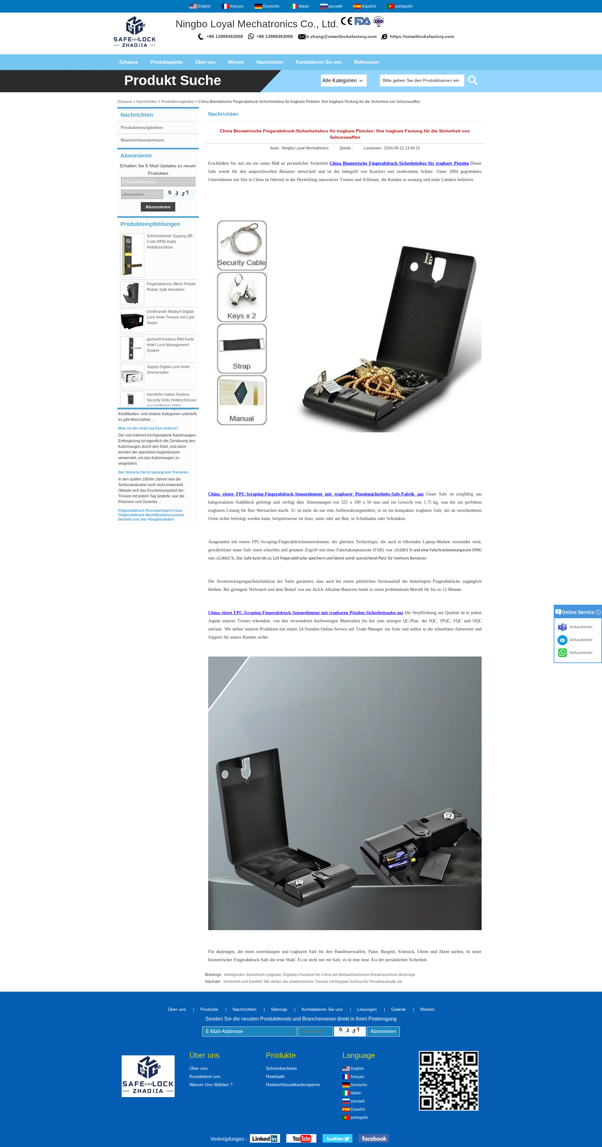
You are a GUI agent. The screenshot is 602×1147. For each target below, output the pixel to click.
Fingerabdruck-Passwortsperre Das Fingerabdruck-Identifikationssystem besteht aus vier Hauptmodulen (151, 507)
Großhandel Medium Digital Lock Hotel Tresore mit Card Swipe (170, 317)
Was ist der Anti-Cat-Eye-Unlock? (148, 420)
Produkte (209, 1009)
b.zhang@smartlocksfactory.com (341, 36)
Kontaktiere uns (204, 1076)
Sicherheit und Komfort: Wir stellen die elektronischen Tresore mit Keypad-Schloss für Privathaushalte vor (312, 981)
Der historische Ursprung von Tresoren (153, 464)
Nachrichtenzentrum (142, 139)
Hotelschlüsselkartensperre (293, 1084)
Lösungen (367, 1009)
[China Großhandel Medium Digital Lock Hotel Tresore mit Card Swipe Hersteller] (132, 321)
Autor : (276, 148)
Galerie (398, 1009)
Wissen (236, 62)
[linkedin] (265, 1139)
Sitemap (279, 1009)
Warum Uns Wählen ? (211, 1084)
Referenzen (366, 62)
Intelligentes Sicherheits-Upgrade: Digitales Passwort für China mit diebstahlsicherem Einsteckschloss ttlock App (319, 975)
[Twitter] (337, 1139)
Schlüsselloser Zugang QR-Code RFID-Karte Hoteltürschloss (170, 241)
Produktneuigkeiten (177, 101)
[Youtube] (301, 1139)
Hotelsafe (275, 1076)
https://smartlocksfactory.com (422, 36)
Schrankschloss (281, 1068)
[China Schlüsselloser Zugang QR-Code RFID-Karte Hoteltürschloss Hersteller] (132, 255)
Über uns (205, 62)
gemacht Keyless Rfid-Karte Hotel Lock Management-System (170, 345)
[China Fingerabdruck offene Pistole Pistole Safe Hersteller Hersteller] (132, 293)
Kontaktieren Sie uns (318, 62)
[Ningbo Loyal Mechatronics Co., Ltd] (135, 49)
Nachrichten (269, 62)
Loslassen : (374, 148)
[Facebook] (374, 1139)
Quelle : (347, 148)
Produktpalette (166, 62)
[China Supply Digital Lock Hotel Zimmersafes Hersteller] (132, 376)
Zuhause (128, 62)
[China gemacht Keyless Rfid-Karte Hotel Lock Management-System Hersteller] (132, 348)
